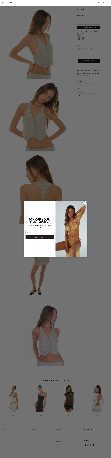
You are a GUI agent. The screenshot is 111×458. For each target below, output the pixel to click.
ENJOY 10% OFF (39, 237)
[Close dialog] (85, 202)
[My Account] (103, 2)
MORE (10, 3)
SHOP (4, 3)
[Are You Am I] (56, 3)
